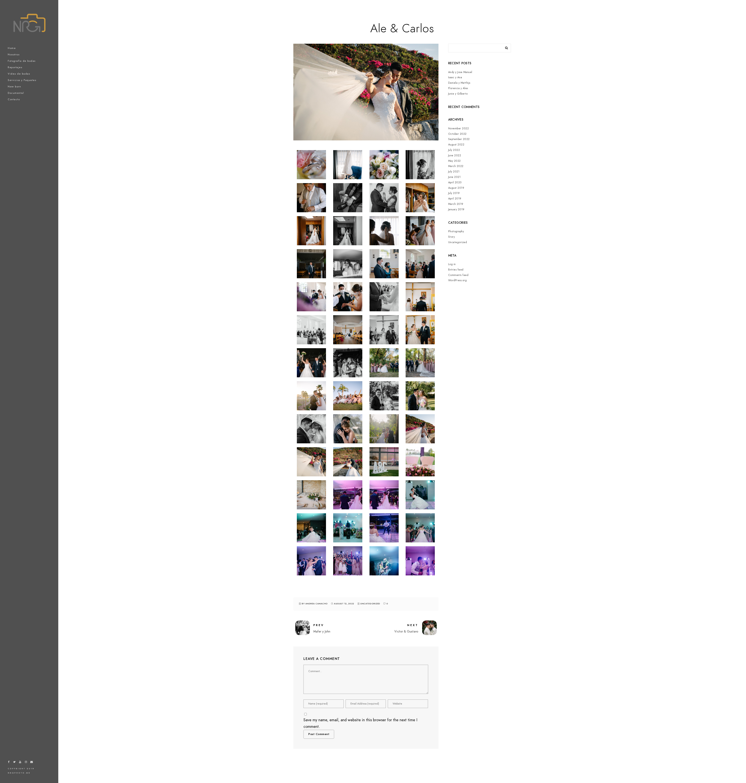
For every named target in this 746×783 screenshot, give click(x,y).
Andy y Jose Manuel (460, 72)
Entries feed (456, 269)
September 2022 (459, 139)
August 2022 (456, 144)
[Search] (505, 47)
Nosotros (13, 54)
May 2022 (454, 161)
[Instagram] (26, 763)
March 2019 (455, 204)
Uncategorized (370, 603)
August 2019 (456, 188)
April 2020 (455, 182)
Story (451, 237)
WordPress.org (457, 280)
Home (12, 48)
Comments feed (458, 275)
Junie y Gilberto (458, 94)
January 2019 (456, 209)
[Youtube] (20, 763)
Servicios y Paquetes (22, 80)
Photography (456, 231)
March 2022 (456, 166)
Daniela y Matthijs (459, 83)
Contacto (14, 99)
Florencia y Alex (458, 88)
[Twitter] (15, 763)
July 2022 (454, 150)
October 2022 (457, 134)
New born (14, 86)
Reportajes (15, 67)
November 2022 (458, 128)
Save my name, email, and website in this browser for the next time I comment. (360, 723)
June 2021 (454, 177)
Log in (452, 264)
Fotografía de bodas (22, 61)
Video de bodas (19, 74)
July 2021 (454, 171)
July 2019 (454, 193)
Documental (16, 93)
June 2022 (454, 155)
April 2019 (454, 198)
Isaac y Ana (455, 77)
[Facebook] (9, 763)
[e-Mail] (32, 763)
